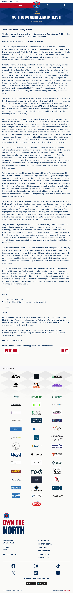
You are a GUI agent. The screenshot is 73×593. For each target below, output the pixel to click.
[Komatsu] (57, 446)
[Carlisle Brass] (16, 420)
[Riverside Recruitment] (36, 479)
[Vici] (36, 504)
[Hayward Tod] (36, 437)
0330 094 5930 (10, 554)
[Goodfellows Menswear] (16, 429)
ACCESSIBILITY (43, 540)
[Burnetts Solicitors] (57, 412)
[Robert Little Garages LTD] (57, 480)
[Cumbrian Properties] (36, 420)
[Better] (36, 404)
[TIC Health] (36, 385)
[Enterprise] (57, 376)
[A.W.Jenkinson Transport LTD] (36, 397)
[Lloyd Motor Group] (16, 454)
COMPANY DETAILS (45, 544)
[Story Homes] (57, 488)
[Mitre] (16, 376)
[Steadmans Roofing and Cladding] (16, 488)
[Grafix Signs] (57, 429)
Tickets (4, 1)
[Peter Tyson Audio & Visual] (57, 471)
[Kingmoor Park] (36, 446)
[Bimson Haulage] (57, 404)
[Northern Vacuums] (16, 471)
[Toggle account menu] (64, 5)
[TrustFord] (57, 496)
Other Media (66, 590)
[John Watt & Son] (16, 446)
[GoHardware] (36, 429)
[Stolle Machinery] (36, 488)
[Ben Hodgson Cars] (16, 404)
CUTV (17, 1)
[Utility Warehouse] (57, 385)
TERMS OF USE (43, 558)
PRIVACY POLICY (44, 554)
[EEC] (57, 420)
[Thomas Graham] (36, 496)
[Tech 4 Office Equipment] (16, 496)
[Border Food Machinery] (16, 412)
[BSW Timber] (36, 412)
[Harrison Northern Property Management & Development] (16, 437)
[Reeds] (16, 480)
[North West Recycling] (57, 462)
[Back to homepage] (36, 5)
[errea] (16, 385)
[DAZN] (36, 376)
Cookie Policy (44, 551)
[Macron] (36, 454)
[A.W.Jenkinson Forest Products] (57, 397)
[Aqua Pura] (16, 396)
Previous (11, 350)
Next (64, 350)
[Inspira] (57, 438)
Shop (11, 1)
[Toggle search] (47, 5)
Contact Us (43, 547)
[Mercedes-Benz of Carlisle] (16, 462)
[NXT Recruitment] (36, 471)
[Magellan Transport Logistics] (57, 454)
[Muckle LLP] (36, 462)
